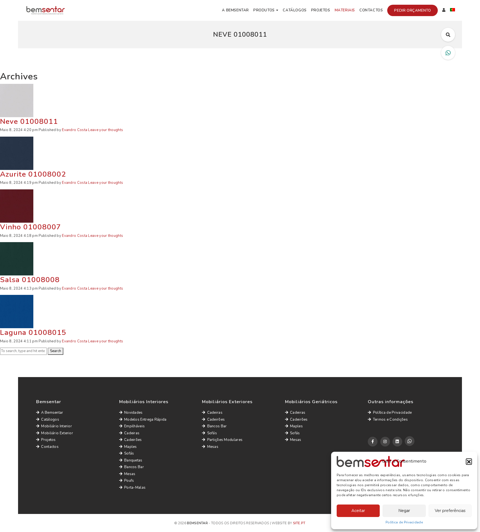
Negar (404, 510)
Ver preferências (450, 510)
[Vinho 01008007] (16, 205)
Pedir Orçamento (412, 10)
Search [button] (55, 350)
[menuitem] (452, 10)
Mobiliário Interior (56, 426)
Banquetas (133, 460)
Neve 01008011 (29, 121)
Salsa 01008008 (30, 280)
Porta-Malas (135, 487)
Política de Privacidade (404, 522)
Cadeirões (133, 439)
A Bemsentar (235, 10)
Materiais (345, 10)
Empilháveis (134, 426)
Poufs (129, 480)
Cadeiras (131, 433)
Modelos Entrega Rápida (145, 419)
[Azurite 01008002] (16, 152)
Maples (130, 446)
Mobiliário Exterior (57, 433)
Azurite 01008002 (33, 174)
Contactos (371, 10)
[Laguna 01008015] (16, 311)
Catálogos (294, 10)
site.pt (299, 523)
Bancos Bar (134, 467)
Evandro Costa (74, 129)
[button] (469, 461)
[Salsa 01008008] (16, 258)
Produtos (264, 10)
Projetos (320, 10)
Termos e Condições (390, 419)
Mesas (130, 473)
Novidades (133, 412)
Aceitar (358, 510)
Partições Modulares (224, 439)
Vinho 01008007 (30, 227)
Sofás (129, 453)
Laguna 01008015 (33, 332)
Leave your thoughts (105, 129)
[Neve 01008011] (16, 100)
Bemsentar (197, 523)
